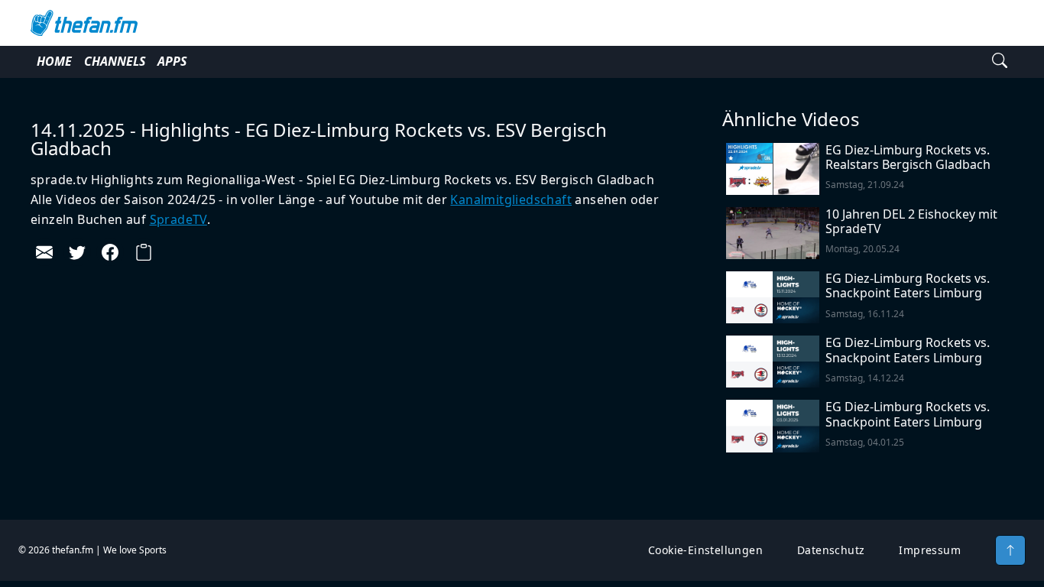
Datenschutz (830, 550)
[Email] (44, 252)
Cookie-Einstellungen (705, 550)
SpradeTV (178, 219)
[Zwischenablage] (143, 252)
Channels (114, 61)
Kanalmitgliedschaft (511, 199)
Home (54, 61)
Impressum (930, 550)
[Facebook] (110, 252)
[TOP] (1010, 550)
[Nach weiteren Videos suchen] (999, 62)
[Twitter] (77, 252)
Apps (171, 61)
